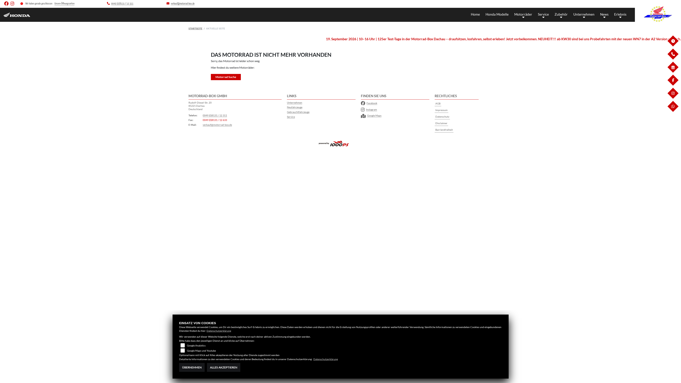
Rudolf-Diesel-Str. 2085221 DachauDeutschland (200, 106)
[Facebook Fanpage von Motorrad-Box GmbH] (7, 4)
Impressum (441, 110)
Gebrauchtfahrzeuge (298, 111)
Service (543, 14)
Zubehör (561, 14)
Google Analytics (196, 345)
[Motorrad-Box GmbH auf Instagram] (13, 4)
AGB (438, 103)
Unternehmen (583, 14)
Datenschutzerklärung (219, 330)
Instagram (371, 109)
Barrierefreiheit (444, 129)
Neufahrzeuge (294, 107)
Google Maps (374, 115)
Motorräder (523, 14)
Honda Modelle (497, 14)
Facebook (372, 103)
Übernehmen (192, 367)
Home (475, 14)
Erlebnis (620, 14)
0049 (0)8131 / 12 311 (215, 115)
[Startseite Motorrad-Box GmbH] (658, 14)
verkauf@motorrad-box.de (217, 124)
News (604, 14)
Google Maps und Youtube (201, 350)
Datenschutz (442, 116)
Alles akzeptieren (223, 367)
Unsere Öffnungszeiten (64, 3)
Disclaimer (441, 123)
